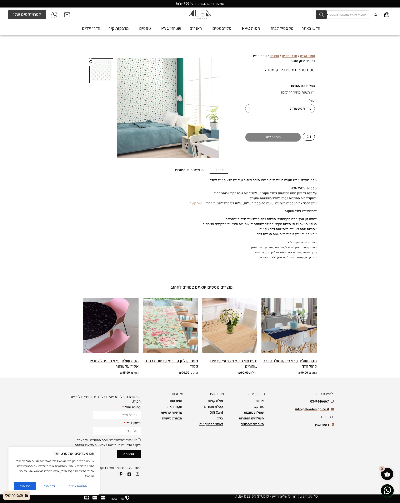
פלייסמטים (221, 28)
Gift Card (216, 412)
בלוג (220, 418)
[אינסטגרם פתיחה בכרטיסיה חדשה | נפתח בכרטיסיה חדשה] (136, 474)
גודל (311, 100)
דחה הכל (49, 486)
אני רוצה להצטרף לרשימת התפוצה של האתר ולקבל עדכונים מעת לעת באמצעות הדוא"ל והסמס (108, 443)
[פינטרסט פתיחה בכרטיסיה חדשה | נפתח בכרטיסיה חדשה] (119, 474)
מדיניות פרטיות (171, 412)
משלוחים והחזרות (251, 418)
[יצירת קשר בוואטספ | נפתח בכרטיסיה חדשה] (387, 490)
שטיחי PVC (171, 28)
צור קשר (196, 203)
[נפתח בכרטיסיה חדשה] (54, 14)
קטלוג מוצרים (213, 406)
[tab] (219, 170)
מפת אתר (175, 400)
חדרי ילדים (91, 28)
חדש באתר (311, 28)
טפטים (145, 28)
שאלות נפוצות (254, 412)
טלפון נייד (133, 424)
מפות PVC (251, 28)
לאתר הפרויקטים (211, 424)
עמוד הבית (307, 56)
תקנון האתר (174, 406)
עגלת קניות (215, 400)
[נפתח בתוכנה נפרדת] (67, 14)
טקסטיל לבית (282, 28)
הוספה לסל (273, 137)
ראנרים (196, 28)
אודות (260, 400)
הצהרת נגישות (172, 418)
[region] (54, 471)
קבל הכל (25, 486)
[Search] (321, 14)
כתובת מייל (132, 408)
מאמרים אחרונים (252, 424)
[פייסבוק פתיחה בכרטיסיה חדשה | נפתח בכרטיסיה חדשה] (128, 474)
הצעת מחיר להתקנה (295, 92)
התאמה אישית (78, 486)
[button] (90, 62)
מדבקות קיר (119, 28)
